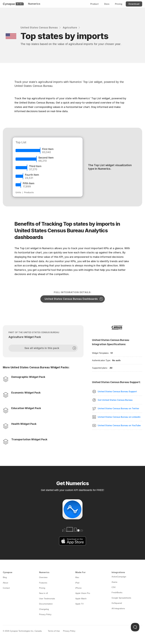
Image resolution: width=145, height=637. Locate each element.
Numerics (34, 3)
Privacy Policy (69, 631)
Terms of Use (54, 631)
